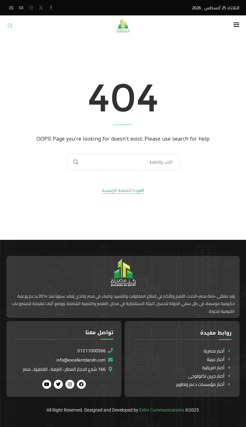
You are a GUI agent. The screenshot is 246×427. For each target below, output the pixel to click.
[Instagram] (31, 7)
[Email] (11, 7)
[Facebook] (50, 7)
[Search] (10, 27)
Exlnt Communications (161, 410)
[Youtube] (21, 7)
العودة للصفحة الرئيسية (123, 190)
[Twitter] (41, 7)
